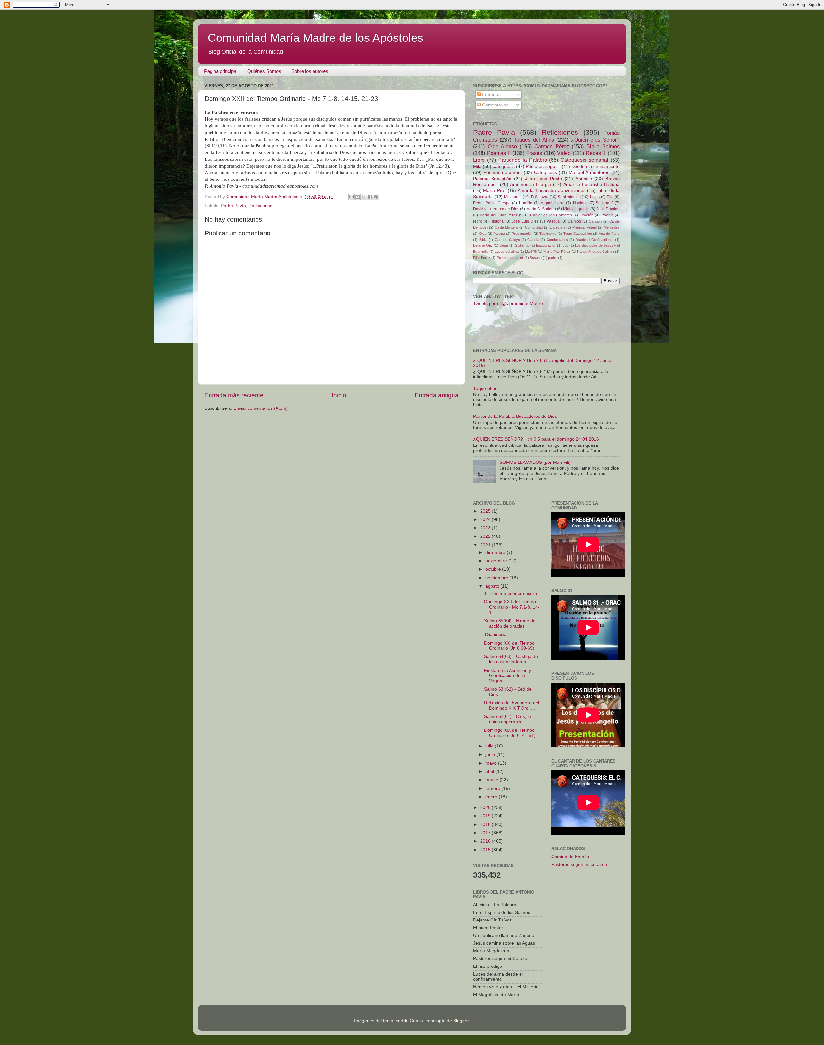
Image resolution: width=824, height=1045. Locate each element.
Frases (534, 153)
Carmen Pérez (551, 146)
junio (490, 754)
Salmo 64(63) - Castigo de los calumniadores (511, 659)
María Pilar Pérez (556, 251)
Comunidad (534, 227)
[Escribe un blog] (357, 197)
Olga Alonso (502, 146)
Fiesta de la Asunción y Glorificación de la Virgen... (507, 675)
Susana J (604, 203)
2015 (486, 850)
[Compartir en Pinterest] (376, 197)
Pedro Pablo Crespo (491, 203)
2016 (486, 841)
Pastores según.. (543, 166)
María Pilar (494, 190)
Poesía (607, 215)
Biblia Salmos (603, 146)
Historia (497, 221)
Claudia (533, 240)
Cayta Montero (506, 227)
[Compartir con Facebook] (370, 197)
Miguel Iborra (552, 203)
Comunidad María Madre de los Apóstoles (315, 37)
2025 (486, 511)
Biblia (483, 240)
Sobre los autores (309, 71)
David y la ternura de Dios (496, 209)
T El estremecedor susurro (511, 593)
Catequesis (545, 172)
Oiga (482, 233)
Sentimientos (569, 197)
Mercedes (612, 227)
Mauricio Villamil (584, 227)
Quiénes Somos (264, 71)
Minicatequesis (576, 209)
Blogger (461, 1020)
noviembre (496, 560)
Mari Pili (531, 251)
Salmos (574, 221)
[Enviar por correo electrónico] (351, 197)
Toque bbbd (485, 388)
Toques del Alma (534, 139)
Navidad (580, 203)
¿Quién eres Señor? (595, 139)
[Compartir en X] (363, 197)
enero (492, 796)
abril (490, 771)
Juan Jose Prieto (543, 178)
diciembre (496, 552)
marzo (492, 779)
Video (564, 153)
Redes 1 (596, 153)
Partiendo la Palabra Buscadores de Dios (515, 416)
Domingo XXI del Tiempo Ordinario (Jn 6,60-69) (509, 646)
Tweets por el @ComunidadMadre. (508, 303)
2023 (486, 528)
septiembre (497, 577)
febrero (493, 788)
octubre (493, 569)
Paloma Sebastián (492, 178)
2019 (486, 815)
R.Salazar (539, 197)
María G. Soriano (541, 209)
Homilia (525, 203)
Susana (536, 258)
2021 (486, 545)
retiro (477, 221)
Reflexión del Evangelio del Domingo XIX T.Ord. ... (511, 705)
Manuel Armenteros (589, 172)
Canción (595, 221)
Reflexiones (260, 205)
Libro (479, 160)
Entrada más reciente (234, 395)
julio (490, 746)
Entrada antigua (437, 395)
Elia (610, 197)
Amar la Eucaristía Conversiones (551, 190)
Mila (477, 166)
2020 (486, 807)
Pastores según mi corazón (579, 864)
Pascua (553, 221)
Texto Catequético (577, 233)
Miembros (512, 197)
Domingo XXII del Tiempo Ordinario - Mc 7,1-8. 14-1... (511, 607)
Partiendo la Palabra (522, 160)
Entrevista (557, 227)
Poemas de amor (510, 258)
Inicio (339, 395)
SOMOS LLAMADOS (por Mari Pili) (535, 462)
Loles (595, 197)
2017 (486, 832)
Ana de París (609, 233)
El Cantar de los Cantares (548, 215)
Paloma (499, 233)
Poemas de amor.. (502, 172)
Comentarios (494, 105)
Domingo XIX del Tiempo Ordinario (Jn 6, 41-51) (510, 733)
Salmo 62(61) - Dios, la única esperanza (507, 719)
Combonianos (557, 240)
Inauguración (546, 245)
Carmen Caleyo (507, 240)
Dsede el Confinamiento (594, 240)
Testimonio (547, 233)
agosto (493, 586)
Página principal (220, 71)
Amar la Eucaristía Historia (591, 184)
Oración (587, 215)
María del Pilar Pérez (498, 215)
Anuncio (584, 178)
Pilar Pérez (481, 258)
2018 (486, 824)
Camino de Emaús (570, 856)
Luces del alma (506, 251)
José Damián (608, 209)
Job (565, 245)
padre (552, 258)
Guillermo (522, 245)
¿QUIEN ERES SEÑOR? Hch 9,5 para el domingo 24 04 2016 (536, 439)
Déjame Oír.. (483, 245)
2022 (486, 536)
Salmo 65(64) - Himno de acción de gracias (510, 623)
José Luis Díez (524, 221)
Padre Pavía (233, 205)
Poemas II (498, 153)
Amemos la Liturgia (530, 184)
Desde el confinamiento (595, 166)
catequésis (504, 166)
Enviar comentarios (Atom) (260, 408)
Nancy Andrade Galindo (595, 251)
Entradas (491, 94)
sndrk (401, 1020)
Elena (503, 245)
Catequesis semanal (584, 160)
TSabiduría (495, 634)
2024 (486, 519)
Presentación (522, 233)
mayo (491, 763)
